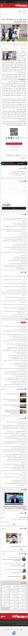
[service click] (16, 2)
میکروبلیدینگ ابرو (6, 599)
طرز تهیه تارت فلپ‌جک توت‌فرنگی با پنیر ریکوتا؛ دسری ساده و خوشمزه (13, 318)
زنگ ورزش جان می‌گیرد (15, 517)
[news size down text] (7, 49)
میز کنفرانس (15, 608)
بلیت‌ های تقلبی (9, 155)
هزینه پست (7, 589)
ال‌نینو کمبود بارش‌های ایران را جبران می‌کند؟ (14, 576)
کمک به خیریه (15, 599)
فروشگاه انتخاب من (6, 596)
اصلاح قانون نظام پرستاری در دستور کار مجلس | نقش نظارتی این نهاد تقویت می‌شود (11, 560)
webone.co (15, 596)
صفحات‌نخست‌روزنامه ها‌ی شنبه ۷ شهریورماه (18, 546)
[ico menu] (2, 5)
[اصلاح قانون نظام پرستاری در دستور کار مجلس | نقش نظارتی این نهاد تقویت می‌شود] (24, 559)
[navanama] (25, 2)
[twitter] (14, 138)
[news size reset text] (4, 49)
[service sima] (19, 2)
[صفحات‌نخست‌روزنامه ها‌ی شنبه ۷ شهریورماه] (14, 538)
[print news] (2, 14)
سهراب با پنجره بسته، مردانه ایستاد (15, 565)
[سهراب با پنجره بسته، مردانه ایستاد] (24, 565)
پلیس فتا (23, 158)
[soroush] (6, 138)
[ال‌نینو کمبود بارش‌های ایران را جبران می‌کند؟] (24, 577)
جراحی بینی (24, 589)
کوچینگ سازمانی (6, 602)
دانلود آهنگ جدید (14, 592)
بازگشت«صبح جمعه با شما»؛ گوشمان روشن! (12, 393)
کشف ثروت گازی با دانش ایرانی (16, 572)
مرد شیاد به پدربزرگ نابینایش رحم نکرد (18, 175)
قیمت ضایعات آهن (23, 602)
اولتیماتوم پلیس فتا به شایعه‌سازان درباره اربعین (17, 173)
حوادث (24, 10)
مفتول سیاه (16, 602)
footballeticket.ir (22, 80)
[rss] (6, 630)
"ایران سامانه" (19, 626)
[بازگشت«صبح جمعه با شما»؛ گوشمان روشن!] (22, 395)
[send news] (4, 14)
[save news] (6, 14)
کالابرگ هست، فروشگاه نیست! (14, 413)
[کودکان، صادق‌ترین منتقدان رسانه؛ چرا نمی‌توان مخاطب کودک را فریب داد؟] (22, 406)
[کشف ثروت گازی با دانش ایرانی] (24, 571)
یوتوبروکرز (7, 586)
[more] (3, 389)
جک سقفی (16, 605)
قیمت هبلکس (23, 605)
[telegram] (16, 138)
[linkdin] (9, 138)
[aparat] (18, 630)
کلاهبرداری (17, 155)
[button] (17, 524)
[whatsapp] (19, 138)
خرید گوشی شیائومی (14, 589)
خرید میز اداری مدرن (5, 605)
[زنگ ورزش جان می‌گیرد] (22, 519)
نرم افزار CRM (23, 596)
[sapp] (22, 630)
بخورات (25, 592)
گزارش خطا (13, 147)
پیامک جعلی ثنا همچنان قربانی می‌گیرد (18, 171)
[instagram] (9, 630)
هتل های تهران (23, 599)
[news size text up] (2, 49)
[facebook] (11, 138)
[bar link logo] (3, 2)
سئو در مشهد (7, 592)
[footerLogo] (18, 616)
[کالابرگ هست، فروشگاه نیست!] (22, 412)
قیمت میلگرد (24, 608)
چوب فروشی (15, 586)
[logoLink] (21, 5)
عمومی (20, 10)
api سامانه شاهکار (23, 586)
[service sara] (22, 2)
